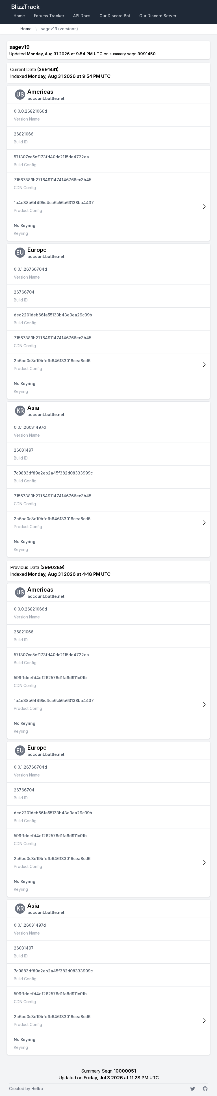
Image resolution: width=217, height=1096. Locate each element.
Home (19, 15)
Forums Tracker (49, 15)
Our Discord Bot (114, 15)
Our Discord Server (157, 15)
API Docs (81, 15)
